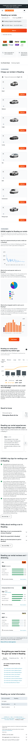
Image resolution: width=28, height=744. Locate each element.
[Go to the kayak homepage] (9, 10)
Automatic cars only (7, 34)
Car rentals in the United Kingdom (8, 718)
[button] (26, 6)
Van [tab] (24, 360)
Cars (11, 717)
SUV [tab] (19, 360)
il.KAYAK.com (6, 717)
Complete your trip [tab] (14, 658)
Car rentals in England (20, 718)
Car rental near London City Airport (11, 676)
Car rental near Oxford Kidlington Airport (13, 680)
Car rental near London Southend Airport (13, 678)
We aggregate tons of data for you (10, 737)
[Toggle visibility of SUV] (11, 296)
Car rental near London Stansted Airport (13, 672)
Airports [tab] (5, 658)
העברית (17, 7)
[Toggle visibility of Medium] (11, 294)
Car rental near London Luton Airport (12, 674)
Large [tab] (14, 360)
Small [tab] (3, 360)
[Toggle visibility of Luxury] (11, 300)
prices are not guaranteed (7, 730)
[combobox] (5, 18)
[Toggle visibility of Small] (11, 292)
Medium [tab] (9, 360)
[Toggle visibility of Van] (11, 298)
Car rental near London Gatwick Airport (12, 670)
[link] (14, 339)
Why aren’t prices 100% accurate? (10, 740)
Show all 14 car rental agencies (8, 642)
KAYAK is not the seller (7, 734)
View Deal (22, 94)
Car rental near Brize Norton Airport (12, 682)
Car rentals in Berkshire (9, 719)
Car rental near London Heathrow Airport (13, 668)
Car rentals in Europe (18, 717)
